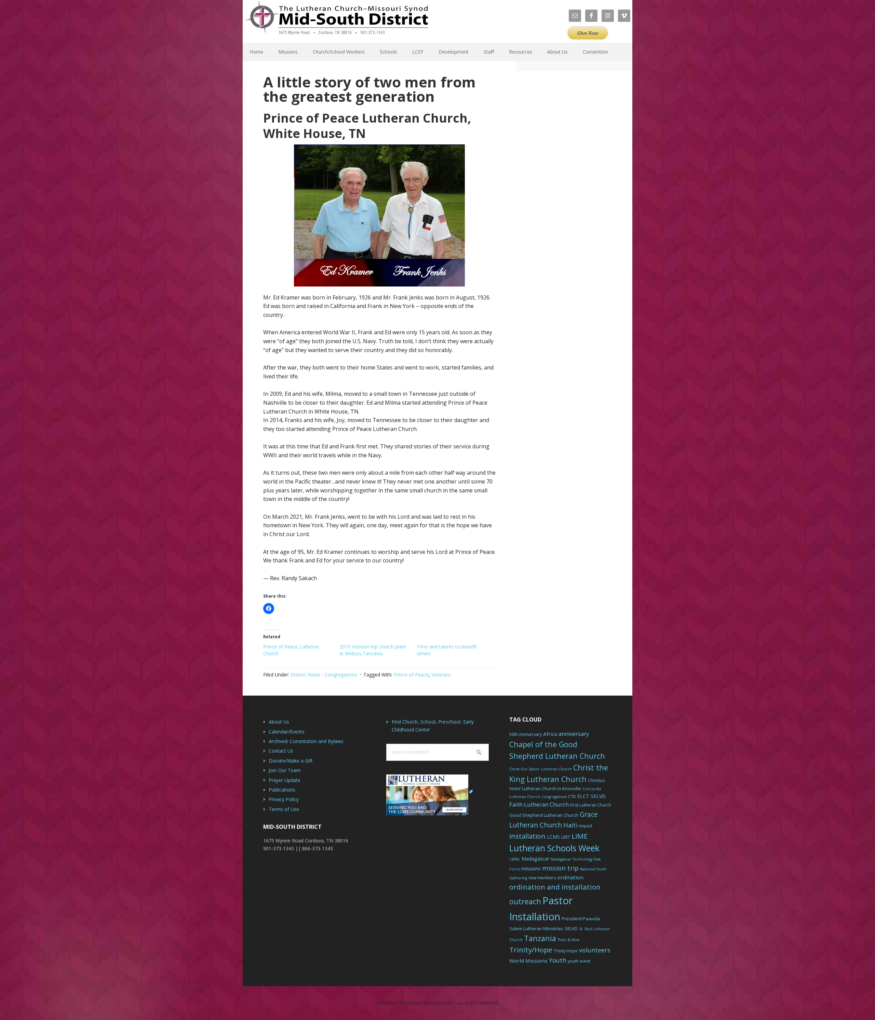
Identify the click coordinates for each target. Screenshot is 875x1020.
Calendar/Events (287, 731)
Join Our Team (285, 770)
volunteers (594, 950)
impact (585, 826)
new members (542, 878)
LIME (579, 836)
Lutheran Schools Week (554, 848)
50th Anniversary (525, 734)
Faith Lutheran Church (539, 804)
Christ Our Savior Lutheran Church (540, 769)
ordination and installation (555, 887)
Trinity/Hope (530, 949)
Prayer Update (284, 780)
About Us (279, 721)
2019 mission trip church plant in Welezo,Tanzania (373, 650)
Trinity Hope (566, 951)
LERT (565, 837)
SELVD (571, 928)
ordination (570, 877)
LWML (514, 859)
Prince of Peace (411, 674)
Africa (550, 733)
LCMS (553, 837)
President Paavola (581, 919)
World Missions (528, 960)
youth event (579, 961)
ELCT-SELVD (591, 796)
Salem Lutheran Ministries (536, 928)
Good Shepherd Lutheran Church (543, 815)
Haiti (570, 825)
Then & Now (568, 939)
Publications (282, 789)
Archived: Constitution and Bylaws (306, 741)
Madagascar (535, 858)
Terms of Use (284, 809)
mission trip (560, 868)
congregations (554, 796)
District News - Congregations (324, 674)
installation (527, 836)
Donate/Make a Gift (291, 760)
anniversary (573, 734)
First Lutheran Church (590, 805)
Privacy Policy (284, 799)
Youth (557, 960)
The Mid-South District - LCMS (337, 21)
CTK (572, 796)
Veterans (441, 674)
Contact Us (281, 750)
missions (531, 868)
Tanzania (540, 938)
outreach (525, 901)
